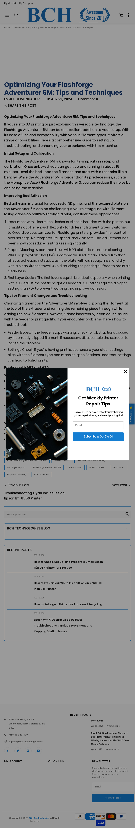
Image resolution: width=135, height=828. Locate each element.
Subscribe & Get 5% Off (98, 436)
